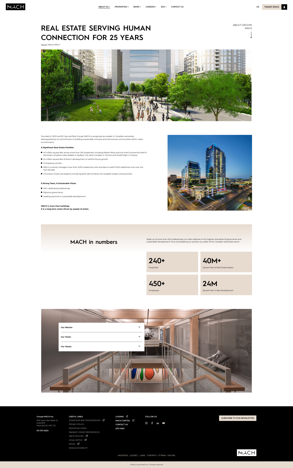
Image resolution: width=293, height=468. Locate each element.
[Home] (15, 6)
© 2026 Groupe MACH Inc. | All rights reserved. (146, 464)
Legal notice (75, 440)
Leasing (119, 417)
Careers (150, 7)
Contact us (177, 7)
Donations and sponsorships (84, 420)
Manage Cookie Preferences (84, 432)
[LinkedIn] (158, 424)
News (136, 7)
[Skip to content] (251, 35)
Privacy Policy (76, 424)
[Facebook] (152, 424)
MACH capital (122, 421)
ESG (163, 7)
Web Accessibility (78, 448)
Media (72, 444)
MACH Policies (76, 436)
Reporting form (77, 428)
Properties (121, 7)
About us (103, 7)
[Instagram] (146, 424)
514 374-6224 (43, 431)
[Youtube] (163, 424)
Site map (120, 428)
